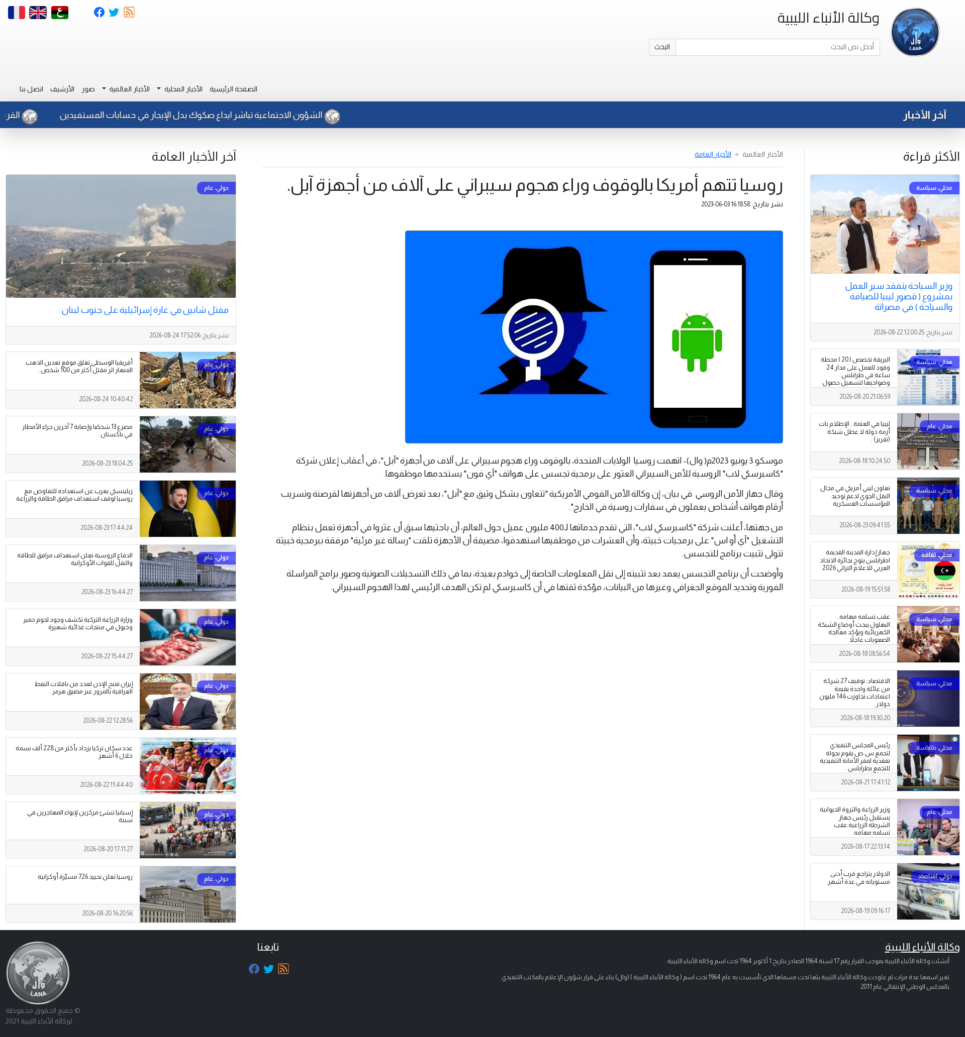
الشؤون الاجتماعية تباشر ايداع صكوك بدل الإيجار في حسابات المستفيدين (235, 115)
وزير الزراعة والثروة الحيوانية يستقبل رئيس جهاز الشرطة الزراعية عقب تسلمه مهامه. (855, 821)
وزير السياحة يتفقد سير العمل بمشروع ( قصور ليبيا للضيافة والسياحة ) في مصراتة (898, 296)
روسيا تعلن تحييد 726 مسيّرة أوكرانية (85, 876)
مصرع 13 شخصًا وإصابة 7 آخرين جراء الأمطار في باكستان (77, 430)
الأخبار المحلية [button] (183, 89)
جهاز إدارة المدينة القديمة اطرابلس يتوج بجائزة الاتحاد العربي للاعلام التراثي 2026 (855, 560)
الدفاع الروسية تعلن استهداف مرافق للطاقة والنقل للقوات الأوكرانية (75, 559)
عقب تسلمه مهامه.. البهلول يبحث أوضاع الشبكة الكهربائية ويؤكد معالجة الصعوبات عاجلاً (854, 628)
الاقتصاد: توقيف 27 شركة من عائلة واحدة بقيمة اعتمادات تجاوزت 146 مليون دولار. (854, 692)
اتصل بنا (31, 89)
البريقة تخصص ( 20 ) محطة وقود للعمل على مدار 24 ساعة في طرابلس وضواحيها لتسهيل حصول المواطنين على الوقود (855, 374)
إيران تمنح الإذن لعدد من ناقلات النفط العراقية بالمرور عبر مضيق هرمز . (83, 687)
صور (88, 89)
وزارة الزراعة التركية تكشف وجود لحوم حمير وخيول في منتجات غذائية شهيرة (78, 623)
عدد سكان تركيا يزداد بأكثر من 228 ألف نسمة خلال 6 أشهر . (74, 752)
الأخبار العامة (713, 154)
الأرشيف (62, 89)
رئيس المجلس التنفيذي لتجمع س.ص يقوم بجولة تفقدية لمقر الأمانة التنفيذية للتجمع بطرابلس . (855, 756)
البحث (662, 46)
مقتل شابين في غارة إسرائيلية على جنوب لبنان (145, 310)
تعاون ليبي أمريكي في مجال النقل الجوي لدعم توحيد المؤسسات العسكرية (855, 496)
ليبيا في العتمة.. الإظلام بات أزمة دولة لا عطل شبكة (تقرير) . (854, 431)
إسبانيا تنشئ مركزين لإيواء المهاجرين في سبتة (80, 816)
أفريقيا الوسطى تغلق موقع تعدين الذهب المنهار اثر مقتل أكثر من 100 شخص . (79, 366)
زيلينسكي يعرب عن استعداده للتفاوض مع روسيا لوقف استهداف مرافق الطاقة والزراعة (74, 495)
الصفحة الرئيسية (233, 89)
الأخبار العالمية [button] (129, 89)
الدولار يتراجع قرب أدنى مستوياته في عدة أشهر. (858, 877)
